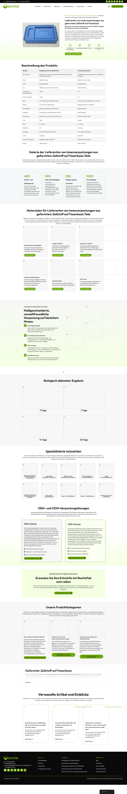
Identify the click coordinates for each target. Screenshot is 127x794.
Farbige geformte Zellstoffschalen (71, 760)
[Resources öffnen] (84, 6)
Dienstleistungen (75, 15)
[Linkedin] (107, 1)
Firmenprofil (41, 766)
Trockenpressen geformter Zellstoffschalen (88, 638)
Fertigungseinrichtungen (44, 769)
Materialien (99, 763)
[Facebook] (109, 1)
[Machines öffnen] (51, 6)
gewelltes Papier (57, 281)
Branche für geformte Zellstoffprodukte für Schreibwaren (30, 477)
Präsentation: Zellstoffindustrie (49, 496)
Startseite (67, 15)
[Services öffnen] (74, 6)
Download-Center (101, 771)
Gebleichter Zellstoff (86, 243)
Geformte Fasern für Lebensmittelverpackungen (61, 638)
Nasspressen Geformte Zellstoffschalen (72, 769)
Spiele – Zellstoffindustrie (68, 496)
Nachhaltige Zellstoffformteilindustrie (49, 476)
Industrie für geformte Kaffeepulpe (106, 496)
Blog (97, 760)
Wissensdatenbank (101, 769)
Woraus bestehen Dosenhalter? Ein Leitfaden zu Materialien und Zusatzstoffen (65, 725)
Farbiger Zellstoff (57, 243)
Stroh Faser (83, 279)
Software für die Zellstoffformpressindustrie (68, 476)
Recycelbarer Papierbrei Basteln (34, 637)
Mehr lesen (27, 682)
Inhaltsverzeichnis (105, 778)
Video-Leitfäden (100, 766)
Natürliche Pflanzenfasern (32, 277)
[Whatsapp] (122, 1)
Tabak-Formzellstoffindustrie (106, 476)
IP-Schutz (40, 763)
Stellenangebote (42, 760)
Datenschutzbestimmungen (93, 778)
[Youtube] (114, 1)
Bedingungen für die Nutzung (116, 778)
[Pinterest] (117, 1)
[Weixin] (120, 1)
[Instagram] (112, 1)
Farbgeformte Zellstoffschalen (89, 15)
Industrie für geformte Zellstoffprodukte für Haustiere (30, 496)
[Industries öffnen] (60, 6)
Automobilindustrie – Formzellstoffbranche (87, 476)
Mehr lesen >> (29, 739)
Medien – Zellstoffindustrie (87, 496)
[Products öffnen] (41, 6)
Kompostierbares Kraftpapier (33, 245)
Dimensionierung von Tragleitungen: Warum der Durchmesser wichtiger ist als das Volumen (35, 725)
